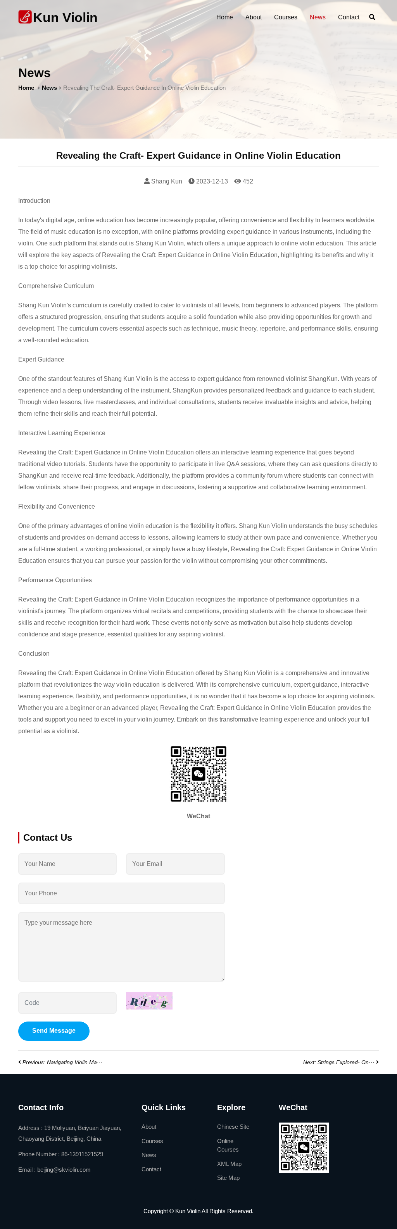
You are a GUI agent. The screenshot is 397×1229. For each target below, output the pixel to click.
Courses (285, 17)
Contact (348, 17)
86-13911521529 (82, 1154)
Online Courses (228, 1145)
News (318, 17)
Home (224, 17)
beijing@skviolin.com (64, 1169)
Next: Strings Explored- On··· (339, 1062)
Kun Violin (65, 17)
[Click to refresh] (149, 1001)
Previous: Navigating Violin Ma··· (62, 1062)
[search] (372, 17)
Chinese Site (233, 1126)
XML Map (229, 1163)
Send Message (54, 1030)
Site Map (228, 1177)
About (253, 17)
